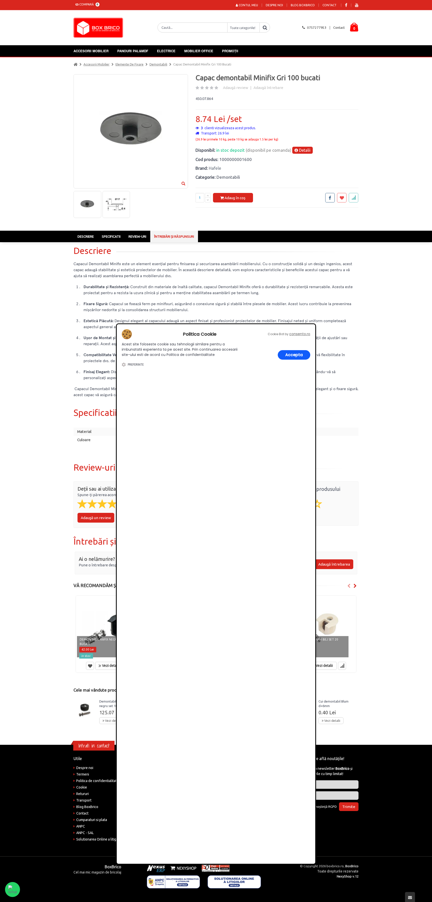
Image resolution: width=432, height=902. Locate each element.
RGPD (332, 806)
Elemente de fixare (130, 64)
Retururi (82, 794)
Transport (84, 800)
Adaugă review (235, 87)
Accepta (294, 355)
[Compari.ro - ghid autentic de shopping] (325, 820)
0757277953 (316, 27)
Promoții (230, 50)
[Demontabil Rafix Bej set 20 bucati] (322, 627)
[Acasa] (76, 64)
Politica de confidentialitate (97, 781)
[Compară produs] (342, 666)
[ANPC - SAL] (173, 882)
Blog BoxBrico (303, 5)
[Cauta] (265, 27)
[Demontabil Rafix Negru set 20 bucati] (109, 627)
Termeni (82, 774)
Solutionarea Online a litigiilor (99, 839)
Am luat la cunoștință (317, 806)
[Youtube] (356, 5)
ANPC (80, 826)
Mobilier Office (198, 50)
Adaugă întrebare (268, 87)
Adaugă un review (96, 518)
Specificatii (111, 236)
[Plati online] (214, 868)
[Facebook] (346, 5)
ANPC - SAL (85, 833)
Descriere (86, 236)
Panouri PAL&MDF (132, 50)
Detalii (304, 150)
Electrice (166, 50)
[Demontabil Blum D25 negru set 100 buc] (84, 709)
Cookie (81, 787)
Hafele (215, 168)
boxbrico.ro (335, 866)
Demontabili (158, 64)
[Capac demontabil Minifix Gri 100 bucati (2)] (116, 204)
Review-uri (137, 236)
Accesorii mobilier (91, 50)
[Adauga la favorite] (341, 197)
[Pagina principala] (100, 28)
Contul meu (248, 5)
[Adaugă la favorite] (90, 666)
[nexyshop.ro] (182, 868)
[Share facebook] (330, 197)
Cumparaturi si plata (91, 820)
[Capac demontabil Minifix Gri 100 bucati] (87, 204)
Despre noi (274, 5)
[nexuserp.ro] (156, 868)
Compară (88, 4)
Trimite (348, 807)
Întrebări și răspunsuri (174, 236)
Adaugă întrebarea (334, 564)
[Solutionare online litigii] (234, 882)
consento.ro (299, 333)
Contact (329, 5)
